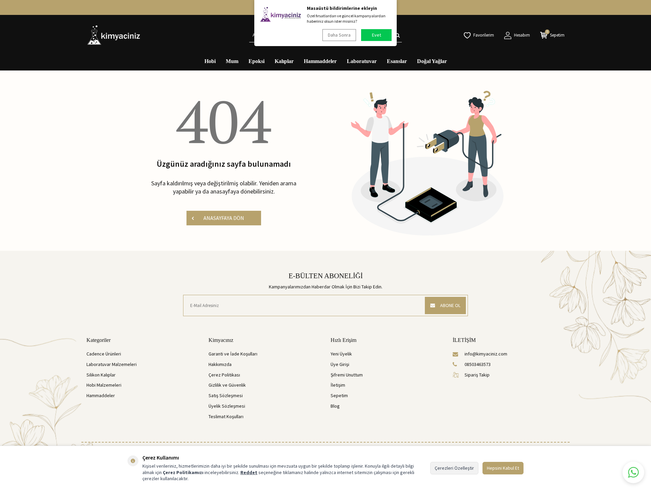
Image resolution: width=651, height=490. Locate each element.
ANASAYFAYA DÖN (223, 218)
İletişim (338, 385)
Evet (376, 35)
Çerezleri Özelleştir (454, 468)
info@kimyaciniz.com (486, 354)
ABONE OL (450, 305)
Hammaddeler (320, 61)
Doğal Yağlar (432, 61)
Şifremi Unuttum (347, 375)
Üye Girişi (340, 364)
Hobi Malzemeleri (103, 385)
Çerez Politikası (224, 375)
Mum (232, 61)
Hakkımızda (220, 364)
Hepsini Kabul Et (503, 468)
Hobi (210, 61)
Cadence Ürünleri (103, 354)
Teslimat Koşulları (226, 416)
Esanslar (397, 61)
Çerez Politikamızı (183, 472)
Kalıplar (284, 61)
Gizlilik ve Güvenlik (227, 385)
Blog (335, 406)
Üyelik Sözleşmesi (227, 406)
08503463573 (478, 364)
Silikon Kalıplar (101, 375)
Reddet (248, 472)
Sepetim (339, 395)
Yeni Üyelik (341, 354)
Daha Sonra (339, 35)
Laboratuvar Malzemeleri (111, 364)
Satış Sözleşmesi (226, 395)
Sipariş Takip (477, 375)
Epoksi (256, 61)
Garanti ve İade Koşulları (233, 354)
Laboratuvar (362, 61)
